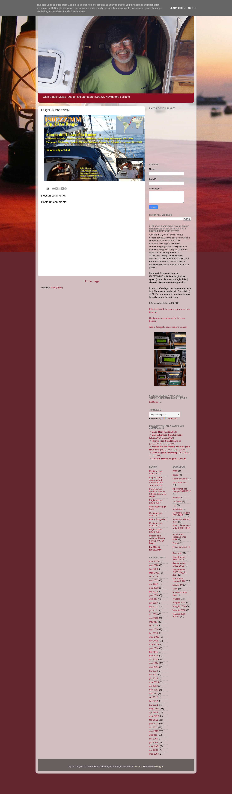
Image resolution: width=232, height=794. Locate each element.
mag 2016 (154, 637)
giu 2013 (153, 678)
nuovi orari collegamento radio (179, 537)
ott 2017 (153, 599)
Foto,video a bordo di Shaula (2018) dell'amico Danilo (157, 493)
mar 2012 (154, 716)
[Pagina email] (47, 188)
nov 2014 (153, 663)
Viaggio (176, 599)
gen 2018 (154, 595)
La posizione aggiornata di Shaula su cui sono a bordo (156, 481)
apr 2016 (153, 641)
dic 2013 (153, 674)
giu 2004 (153, 742)
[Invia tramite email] (53, 188)
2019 (175, 471)
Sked (175, 589)
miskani (138, 766)
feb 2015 (153, 652)
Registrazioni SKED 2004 (155, 530)
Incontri (176, 497)
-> (167, 459)
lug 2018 (153, 592)
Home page (92, 281)
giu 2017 (153, 610)
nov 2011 (153, 731)
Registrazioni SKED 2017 (155, 501)
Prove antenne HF (182, 547)
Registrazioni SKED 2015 (179, 558)
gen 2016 (154, 648)
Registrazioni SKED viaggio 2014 (179, 572)
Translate (172, 418)
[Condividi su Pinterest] (65, 188)
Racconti (177, 553)
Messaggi (177, 509)
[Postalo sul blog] (56, 188)
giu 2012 (153, 705)
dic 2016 (153, 614)
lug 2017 (153, 607)
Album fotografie (157, 519)
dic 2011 (153, 727)
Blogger (159, 766)
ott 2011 (153, 735)
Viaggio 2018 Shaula (179, 615)
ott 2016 (153, 622)
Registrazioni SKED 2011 (155, 524)
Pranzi (176, 543)
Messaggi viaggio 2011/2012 (181, 514)
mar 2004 (154, 754)
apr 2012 (153, 712)
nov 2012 (153, 690)
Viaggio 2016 (179, 606)
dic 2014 (153, 659)
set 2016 (153, 625)
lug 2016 (153, 633)
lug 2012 (153, 701)
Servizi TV (178, 585)
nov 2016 (153, 618)
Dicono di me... (180, 482)
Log (174, 505)
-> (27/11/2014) (163, 432)
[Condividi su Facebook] (62, 188)
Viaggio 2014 (179, 602)
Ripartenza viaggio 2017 (179, 579)
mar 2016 (154, 644)
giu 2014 (153, 671)
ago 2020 (154, 565)
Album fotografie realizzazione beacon (168, 327)
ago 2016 (154, 629)
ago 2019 (154, 580)
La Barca (153, 402)
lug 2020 (153, 569)
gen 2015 (154, 656)
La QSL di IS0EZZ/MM (155, 548)
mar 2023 (154, 561)
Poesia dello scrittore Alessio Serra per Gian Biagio (157, 540)
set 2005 (153, 739)
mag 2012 (154, 708)
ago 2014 (154, 667)
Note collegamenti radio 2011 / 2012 (181, 526)
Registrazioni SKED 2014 (155, 514)
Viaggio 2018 (179, 610)
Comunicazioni (180, 479)
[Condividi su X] (59, 188)
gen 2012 (154, 723)
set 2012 (153, 697)
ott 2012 (153, 693)
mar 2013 (154, 682)
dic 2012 (153, 686)
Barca (175, 475)
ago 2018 (154, 588)
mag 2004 (154, 746)
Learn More (177, 8)
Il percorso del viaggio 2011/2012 (182, 490)
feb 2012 (153, 720)
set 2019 (153, 576)
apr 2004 (153, 750)
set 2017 (153, 603)
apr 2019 (153, 584)
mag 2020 (154, 573)
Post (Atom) (57, 288)
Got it (192, 8)
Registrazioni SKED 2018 (155, 472)
